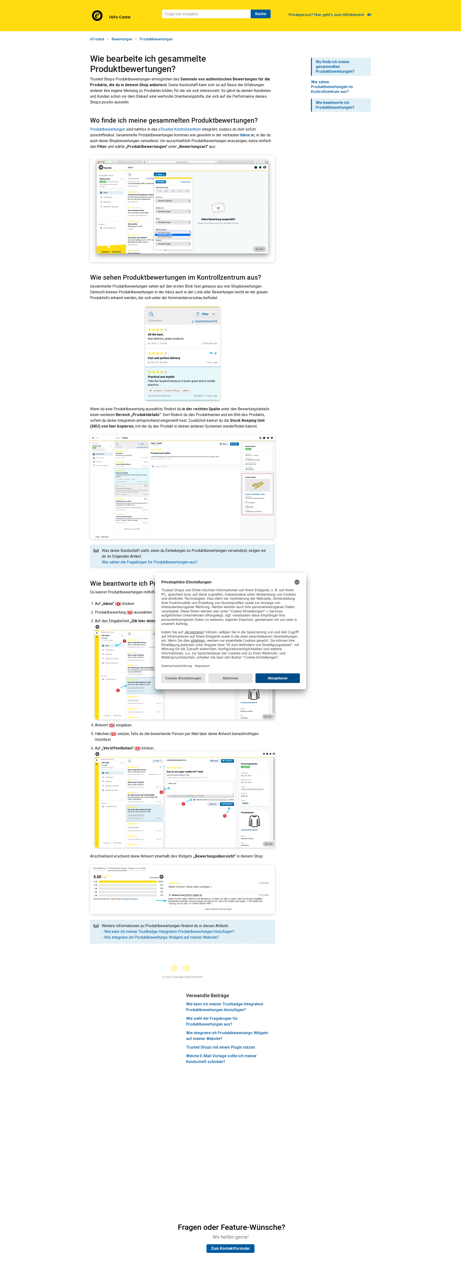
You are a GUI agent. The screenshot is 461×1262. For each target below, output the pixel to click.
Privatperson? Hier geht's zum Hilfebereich (328, 14)
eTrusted (97, 39)
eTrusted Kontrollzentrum (179, 129)
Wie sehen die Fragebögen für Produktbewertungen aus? (149, 562)
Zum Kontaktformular (230, 1248)
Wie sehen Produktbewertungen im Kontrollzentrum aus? (332, 87)
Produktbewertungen (156, 39)
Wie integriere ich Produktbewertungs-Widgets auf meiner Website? (161, 937)
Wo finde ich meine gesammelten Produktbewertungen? (335, 67)
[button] (176, 968)
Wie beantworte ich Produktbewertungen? (335, 105)
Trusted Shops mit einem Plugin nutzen (220, 1047)
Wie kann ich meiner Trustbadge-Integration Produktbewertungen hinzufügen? (169, 931)
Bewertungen (122, 39)
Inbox (245, 135)
